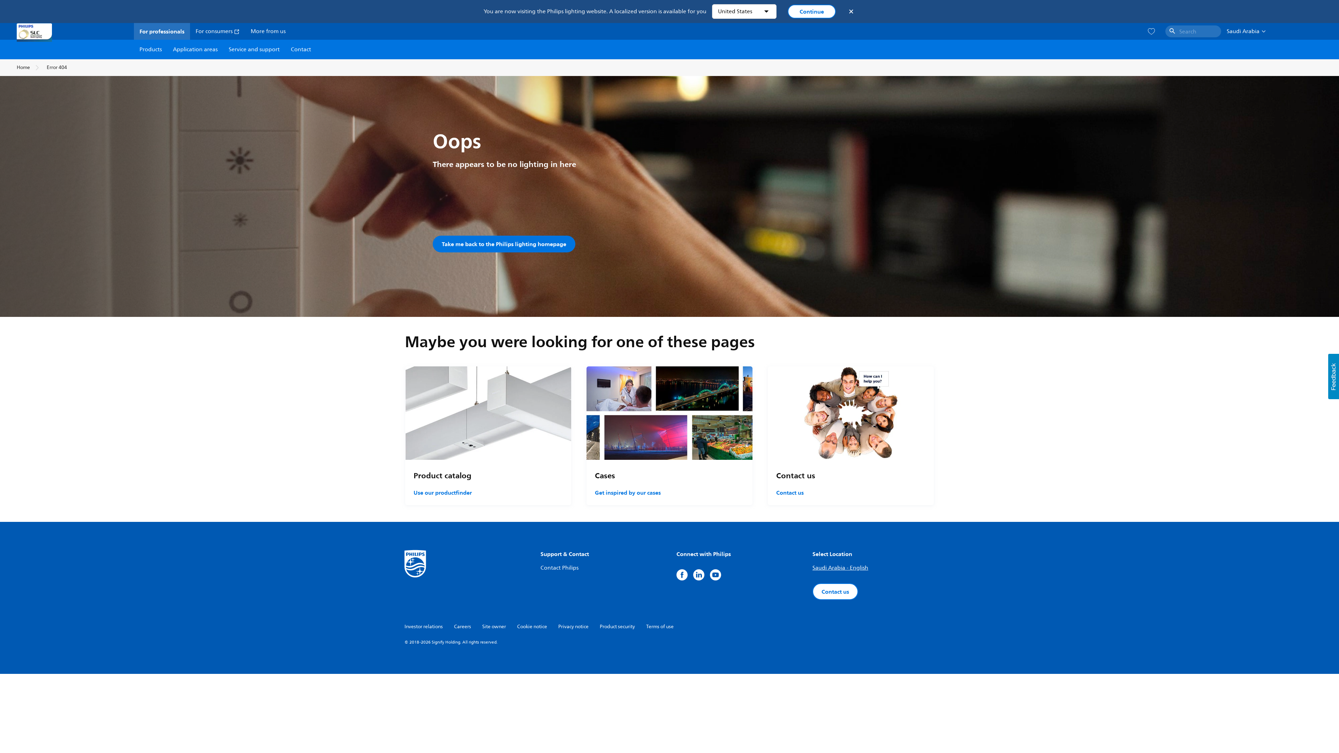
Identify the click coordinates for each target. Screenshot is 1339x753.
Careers (462, 627)
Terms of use (660, 627)
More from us (268, 31)
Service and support (254, 49)
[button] (1333, 376)
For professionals (161, 31)
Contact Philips (559, 567)
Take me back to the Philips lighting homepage (504, 244)
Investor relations (423, 627)
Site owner (494, 627)
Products (150, 49)
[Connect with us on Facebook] (682, 574)
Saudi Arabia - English (840, 567)
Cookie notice (532, 627)
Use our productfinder (443, 492)
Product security (617, 627)
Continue (812, 11)
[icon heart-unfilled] (1151, 31)
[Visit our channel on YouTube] (715, 574)
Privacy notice (573, 627)
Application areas (195, 49)
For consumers (215, 31)
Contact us (790, 492)
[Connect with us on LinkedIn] (698, 574)
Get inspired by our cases (628, 492)
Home (23, 67)
